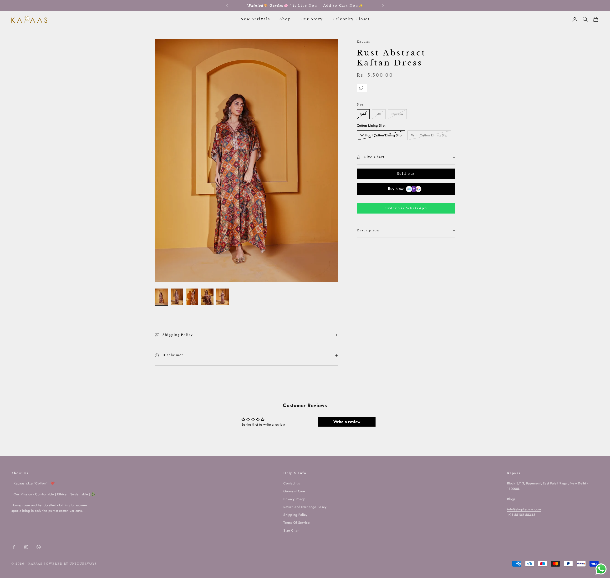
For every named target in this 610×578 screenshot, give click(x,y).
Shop (285, 19)
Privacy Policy (294, 499)
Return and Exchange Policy (304, 506)
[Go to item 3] (192, 297)
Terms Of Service (296, 522)
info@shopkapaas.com (524, 509)
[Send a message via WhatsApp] (601, 569)
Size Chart (291, 530)
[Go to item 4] (207, 297)
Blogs (511, 499)
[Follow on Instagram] (26, 547)
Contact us (291, 483)
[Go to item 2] (176, 297)
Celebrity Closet (351, 19)
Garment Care (294, 491)
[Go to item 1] (161, 297)
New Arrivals (255, 19)
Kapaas (363, 41)
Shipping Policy (295, 514)
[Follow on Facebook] (13, 547)
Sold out (406, 174)
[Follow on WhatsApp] (38, 547)
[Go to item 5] (222, 297)
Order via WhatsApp (406, 208)
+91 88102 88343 (521, 514)
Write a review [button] (346, 421)
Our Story (311, 19)
